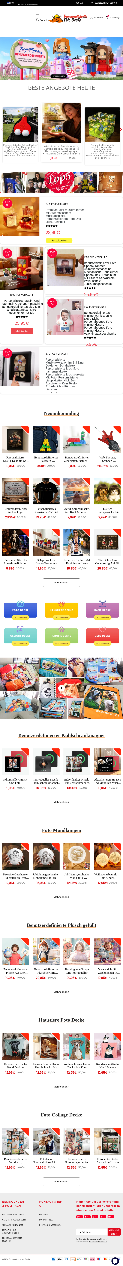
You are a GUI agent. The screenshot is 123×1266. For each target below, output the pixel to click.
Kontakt (80, 3)
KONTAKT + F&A (46, 1220)
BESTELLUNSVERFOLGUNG (103, 3)
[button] (54, 76)
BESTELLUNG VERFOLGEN (50, 1225)
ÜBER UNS (43, 1214)
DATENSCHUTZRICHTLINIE (13, 1214)
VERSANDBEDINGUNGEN (13, 1225)
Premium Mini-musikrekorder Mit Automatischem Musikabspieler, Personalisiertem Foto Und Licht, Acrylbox (65, 215)
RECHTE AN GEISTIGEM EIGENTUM (12, 1239)
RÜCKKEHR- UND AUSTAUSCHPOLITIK (10, 1231)
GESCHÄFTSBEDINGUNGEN (14, 1220)
